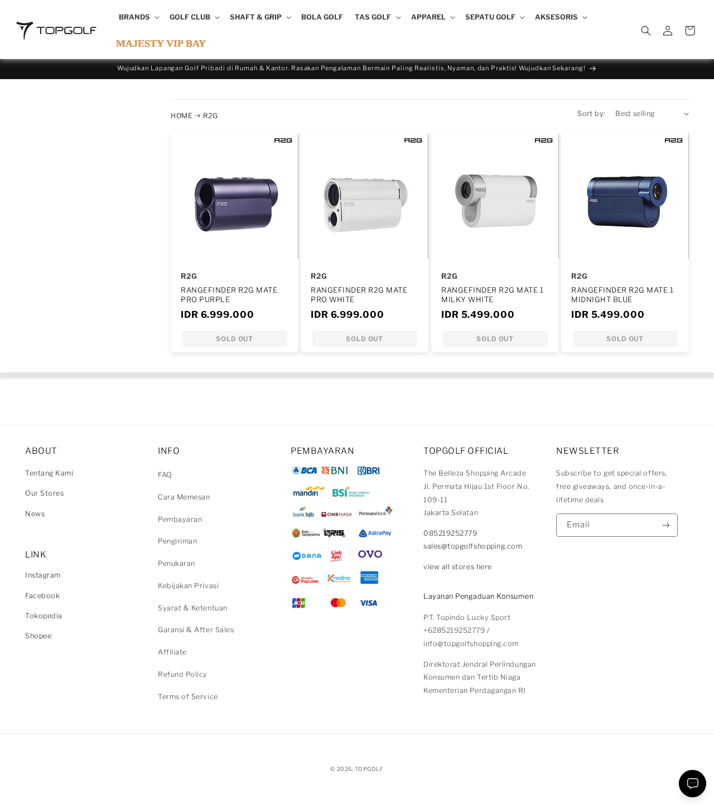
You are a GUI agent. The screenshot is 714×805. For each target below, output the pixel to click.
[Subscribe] (666, 525)
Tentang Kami (49, 473)
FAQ (165, 475)
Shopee (38, 636)
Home (181, 115)
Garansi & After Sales (196, 629)
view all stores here (457, 566)
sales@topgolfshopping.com (473, 546)
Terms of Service (188, 696)
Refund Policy (183, 674)
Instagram (43, 575)
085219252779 (450, 533)
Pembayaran (180, 519)
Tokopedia (43, 616)
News (35, 514)
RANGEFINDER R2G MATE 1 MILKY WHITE (492, 294)
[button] (138, 17)
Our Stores (44, 493)
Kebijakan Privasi (188, 585)
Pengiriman (177, 541)
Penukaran (176, 563)
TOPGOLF (369, 768)
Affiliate (172, 652)
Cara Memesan (184, 497)
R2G (210, 115)
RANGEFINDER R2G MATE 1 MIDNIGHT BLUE (622, 294)
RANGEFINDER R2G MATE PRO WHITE (359, 294)
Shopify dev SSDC (370, 779)
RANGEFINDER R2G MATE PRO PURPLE (229, 294)
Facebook (42, 595)
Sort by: (591, 113)
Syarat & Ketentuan (193, 608)
